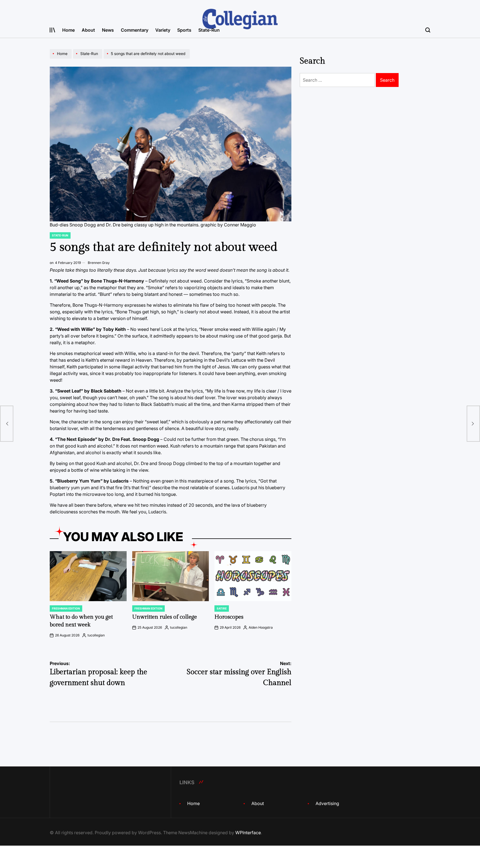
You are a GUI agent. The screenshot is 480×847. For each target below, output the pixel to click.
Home (68, 30)
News (108, 30)
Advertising (327, 803)
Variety (162, 30)
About (88, 30)
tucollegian (96, 635)
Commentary (134, 30)
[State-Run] (88, 58)
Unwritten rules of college (164, 617)
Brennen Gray (99, 263)
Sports (184, 30)
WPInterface (248, 832)
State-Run (209, 30)
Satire (222, 608)
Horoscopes (228, 617)
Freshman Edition (66, 608)
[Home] (61, 58)
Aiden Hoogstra (261, 627)
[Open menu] (52, 30)
